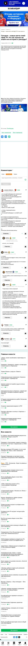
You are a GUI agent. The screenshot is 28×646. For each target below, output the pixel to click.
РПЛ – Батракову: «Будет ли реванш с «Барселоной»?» (14, 464)
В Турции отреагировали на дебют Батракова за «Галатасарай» (14, 400)
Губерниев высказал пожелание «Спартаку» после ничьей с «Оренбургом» (13, 377)
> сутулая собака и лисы (12, 241)
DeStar (7, 238)
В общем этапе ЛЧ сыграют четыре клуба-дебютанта (13, 512)
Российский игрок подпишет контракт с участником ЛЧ (12, 596)
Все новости (14, 427)
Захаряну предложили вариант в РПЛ (11, 406)
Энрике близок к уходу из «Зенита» (11, 371)
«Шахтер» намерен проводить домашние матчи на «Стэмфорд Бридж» (12, 589)
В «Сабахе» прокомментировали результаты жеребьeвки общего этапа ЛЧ (13, 436)
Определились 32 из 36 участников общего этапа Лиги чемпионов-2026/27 (13, 532)
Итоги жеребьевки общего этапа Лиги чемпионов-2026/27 (11, 477)
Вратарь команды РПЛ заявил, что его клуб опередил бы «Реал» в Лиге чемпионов (13, 450)
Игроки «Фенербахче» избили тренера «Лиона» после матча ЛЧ (11, 498)
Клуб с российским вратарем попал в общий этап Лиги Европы (13, 622)
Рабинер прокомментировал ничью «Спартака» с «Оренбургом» (11, 419)
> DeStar (19, 273)
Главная (3, 29)
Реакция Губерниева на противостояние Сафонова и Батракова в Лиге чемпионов (12, 457)
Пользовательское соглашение (15, 634)
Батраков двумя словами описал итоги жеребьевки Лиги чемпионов (12, 470)
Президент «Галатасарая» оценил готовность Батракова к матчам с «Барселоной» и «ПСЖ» (14, 443)
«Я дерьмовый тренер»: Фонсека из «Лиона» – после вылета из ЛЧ (14, 491)
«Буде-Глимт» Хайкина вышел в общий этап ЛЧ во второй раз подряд (13, 546)
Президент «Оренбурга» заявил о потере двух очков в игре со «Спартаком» (14, 365)
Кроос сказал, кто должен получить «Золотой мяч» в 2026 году (14, 561)
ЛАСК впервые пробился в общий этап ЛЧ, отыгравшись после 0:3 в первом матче (13, 539)
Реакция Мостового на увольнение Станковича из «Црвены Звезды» (11, 615)
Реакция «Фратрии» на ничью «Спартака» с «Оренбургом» (13, 412)
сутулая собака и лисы (9, 190)
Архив (2, 634)
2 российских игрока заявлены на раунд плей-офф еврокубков (14, 575)
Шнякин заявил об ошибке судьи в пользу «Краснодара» (13, 384)
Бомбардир (10, 128)
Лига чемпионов (6, 132)
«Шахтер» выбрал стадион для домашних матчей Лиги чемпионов (12, 568)
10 (6, 387)
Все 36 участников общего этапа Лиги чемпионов (11, 519)
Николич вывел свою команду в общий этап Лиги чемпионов (13, 526)
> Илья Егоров (20, 286)
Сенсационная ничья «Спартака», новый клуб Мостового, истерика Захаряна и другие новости (14, 392)
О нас (6, 634)
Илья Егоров (9, 271)
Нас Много (7, 338)
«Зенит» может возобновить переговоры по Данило (13, 358)
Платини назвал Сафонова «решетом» (12, 602)
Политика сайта (4, 637)
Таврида (6, 324)
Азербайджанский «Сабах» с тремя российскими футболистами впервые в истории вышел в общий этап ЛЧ (12, 554)
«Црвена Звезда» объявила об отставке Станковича (12, 608)
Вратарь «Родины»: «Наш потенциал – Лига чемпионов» (13, 582)
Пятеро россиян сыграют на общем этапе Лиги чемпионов (12, 505)
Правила (25, 634)
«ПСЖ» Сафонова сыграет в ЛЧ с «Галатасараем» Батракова (10, 484)
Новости (8, 29)
